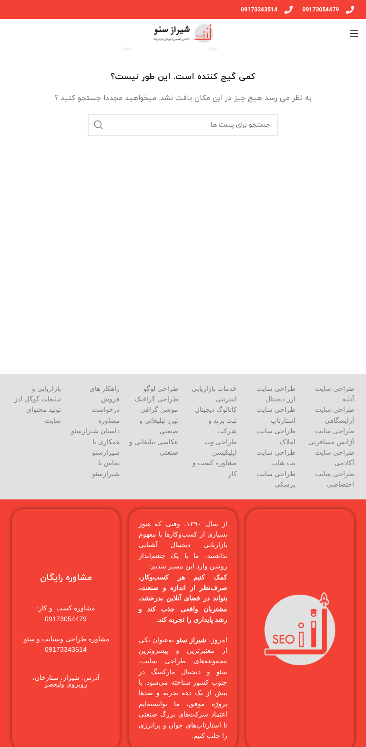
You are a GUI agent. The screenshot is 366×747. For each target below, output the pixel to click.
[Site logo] (183, 32)
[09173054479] (350, 10)
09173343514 (259, 9)
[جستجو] (99, 125)
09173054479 (320, 9)
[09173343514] (289, 10)
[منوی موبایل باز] (354, 33)
